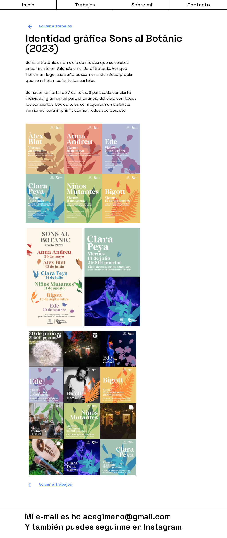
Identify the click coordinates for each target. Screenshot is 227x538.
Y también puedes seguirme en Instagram (103, 527)
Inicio (28, 5)
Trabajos (85, 5)
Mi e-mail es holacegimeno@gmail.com (98, 516)
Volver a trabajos (55, 26)
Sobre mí (141, 5)
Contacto (198, 5)
